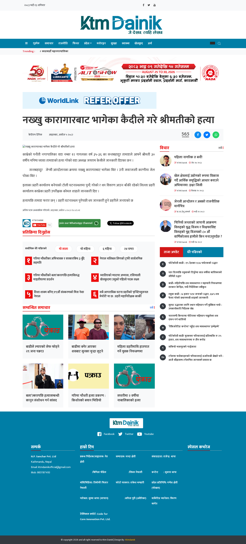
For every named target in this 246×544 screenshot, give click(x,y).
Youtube (149, 434)
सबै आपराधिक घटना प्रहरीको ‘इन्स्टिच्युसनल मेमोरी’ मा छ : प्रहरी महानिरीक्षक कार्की (124, 294)
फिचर (76, 43)
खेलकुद (139, 43)
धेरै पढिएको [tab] (194, 252)
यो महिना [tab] (85, 248)
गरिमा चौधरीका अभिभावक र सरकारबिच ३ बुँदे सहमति (59, 260)
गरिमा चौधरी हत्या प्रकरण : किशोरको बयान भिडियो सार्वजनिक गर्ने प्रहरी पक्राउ (89, 400)
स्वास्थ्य (126, 43)
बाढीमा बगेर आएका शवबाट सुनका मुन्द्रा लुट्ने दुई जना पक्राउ (87, 351)
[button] (212, 43)
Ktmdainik (130, 540)
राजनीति (63, 43)
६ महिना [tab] (107, 248)
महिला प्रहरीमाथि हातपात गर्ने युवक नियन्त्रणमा (133, 349)
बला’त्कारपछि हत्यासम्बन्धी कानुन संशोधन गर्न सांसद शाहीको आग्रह (42, 400)
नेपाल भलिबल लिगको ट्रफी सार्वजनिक (121, 258)
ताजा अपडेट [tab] (171, 252)
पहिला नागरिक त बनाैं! (188, 157)
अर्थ (150, 43)
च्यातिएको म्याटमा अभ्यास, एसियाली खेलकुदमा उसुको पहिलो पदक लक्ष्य (120, 277)
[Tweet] (206, 134)
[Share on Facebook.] (197, 134)
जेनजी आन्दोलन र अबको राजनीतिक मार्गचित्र (197, 204)
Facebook (108, 434)
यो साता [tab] (63, 248)
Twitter (129, 434)
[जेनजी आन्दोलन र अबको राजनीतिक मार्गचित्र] (167, 205)
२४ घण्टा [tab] (129, 248)
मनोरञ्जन (101, 43)
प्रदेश (86, 43)
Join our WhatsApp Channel (76, 223)
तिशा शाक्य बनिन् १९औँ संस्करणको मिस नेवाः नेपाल (59, 294)
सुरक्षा (114, 43)
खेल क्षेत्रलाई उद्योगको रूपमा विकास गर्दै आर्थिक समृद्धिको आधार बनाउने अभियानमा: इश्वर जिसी (196, 180)
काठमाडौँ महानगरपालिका (55, 51)
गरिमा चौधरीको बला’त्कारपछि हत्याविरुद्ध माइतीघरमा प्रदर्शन (56, 277)
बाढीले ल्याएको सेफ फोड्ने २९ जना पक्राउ (42, 349)
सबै (152, 307)
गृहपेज (36, 43)
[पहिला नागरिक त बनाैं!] (167, 161)
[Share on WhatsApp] (216, 134)
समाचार (49, 43)
